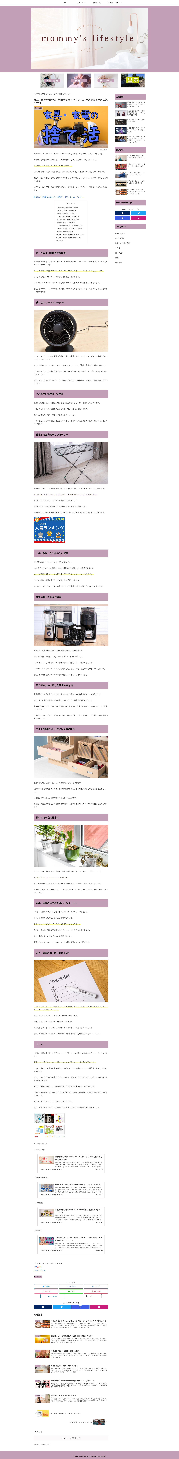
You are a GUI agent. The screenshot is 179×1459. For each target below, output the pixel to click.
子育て (117, 248)
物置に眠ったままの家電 (66, 222)
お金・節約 (119, 238)
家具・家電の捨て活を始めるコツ (69, 237)
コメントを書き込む (71, 1438)
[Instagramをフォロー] (80, 1307)
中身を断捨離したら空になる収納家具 (71, 228)
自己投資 (118, 263)
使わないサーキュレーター (67, 210)
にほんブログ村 (39, 1270)
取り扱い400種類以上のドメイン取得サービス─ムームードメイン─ (59, 197)
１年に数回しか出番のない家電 (68, 219)
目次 (68, 203)
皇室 (117, 258)
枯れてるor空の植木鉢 (65, 231)
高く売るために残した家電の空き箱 (70, 225)
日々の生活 (38, 1276)
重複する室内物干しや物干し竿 (68, 216)
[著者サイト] (43, 1307)
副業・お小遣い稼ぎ (122, 243)
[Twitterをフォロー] (62, 1307)
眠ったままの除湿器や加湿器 (68, 207)
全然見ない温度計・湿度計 (67, 213)
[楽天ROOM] (99, 1307)
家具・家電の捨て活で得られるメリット (71, 234)
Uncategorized (120, 233)
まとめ (60, 241)
